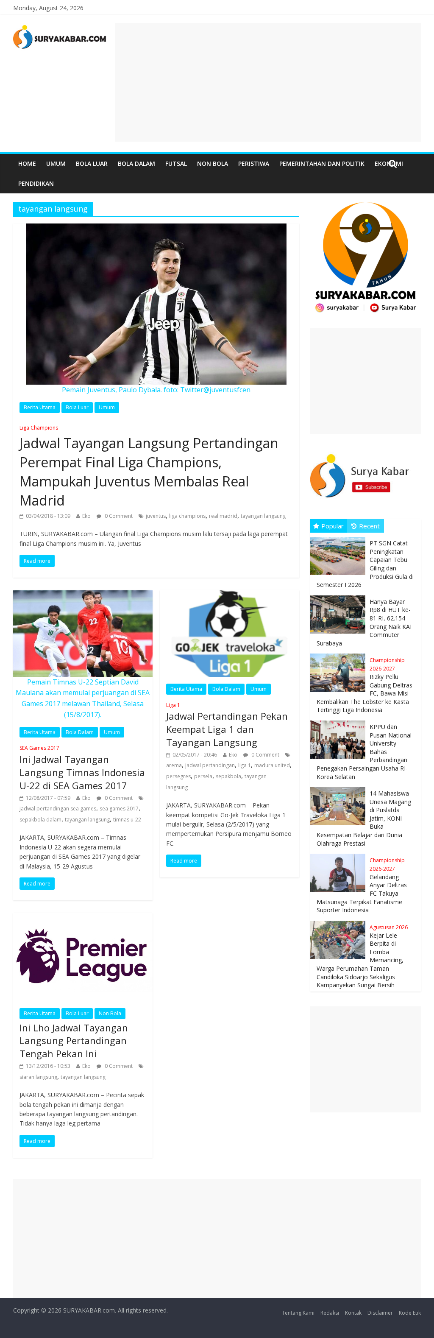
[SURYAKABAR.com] (60, 28)
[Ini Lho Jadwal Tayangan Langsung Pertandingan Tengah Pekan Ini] (83, 918)
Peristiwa (253, 163)
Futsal (176, 163)
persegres (178, 776)
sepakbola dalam (40, 819)
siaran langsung (38, 1077)
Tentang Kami (298, 1312)
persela (203, 776)
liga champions (187, 516)
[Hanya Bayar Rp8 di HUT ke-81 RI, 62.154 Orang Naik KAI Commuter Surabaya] (340, 596)
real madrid (223, 516)
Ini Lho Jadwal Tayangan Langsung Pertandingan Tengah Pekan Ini (73, 1040)
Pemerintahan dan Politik (321, 163)
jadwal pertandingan (210, 765)
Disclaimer (380, 1312)
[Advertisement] (268, 82)
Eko (86, 516)
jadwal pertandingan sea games (57, 808)
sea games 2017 (119, 808)
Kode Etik (410, 1312)
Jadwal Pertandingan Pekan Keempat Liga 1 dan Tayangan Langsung (227, 725)
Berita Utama (40, 407)
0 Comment (118, 516)
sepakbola (228, 776)
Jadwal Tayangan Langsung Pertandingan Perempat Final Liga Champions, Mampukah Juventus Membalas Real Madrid (148, 466)
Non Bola (212, 163)
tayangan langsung (263, 516)
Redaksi (329, 1312)
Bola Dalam (136, 163)
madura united (272, 765)
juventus (156, 516)
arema (174, 765)
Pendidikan (36, 183)
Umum (56, 163)
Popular (332, 526)
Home (27, 163)
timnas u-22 (127, 819)
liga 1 (244, 765)
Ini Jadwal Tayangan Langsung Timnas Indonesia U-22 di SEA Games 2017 (82, 767)
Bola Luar (92, 163)
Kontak (353, 1312)
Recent (369, 526)
